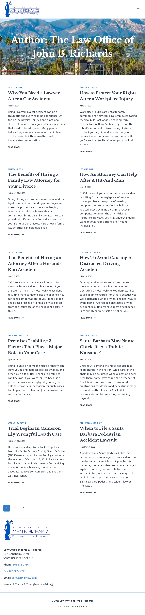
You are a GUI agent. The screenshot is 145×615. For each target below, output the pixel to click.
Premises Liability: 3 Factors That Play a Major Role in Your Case (35, 346)
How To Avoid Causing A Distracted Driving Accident (105, 263)
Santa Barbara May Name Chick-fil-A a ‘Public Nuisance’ (107, 346)
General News (15, 169)
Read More (16, 147)
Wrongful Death (17, 423)
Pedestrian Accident (91, 423)
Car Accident (15, 88)
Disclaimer (64, 606)
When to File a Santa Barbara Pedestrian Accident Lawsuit (102, 434)
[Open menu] (138, 9)
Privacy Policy (79, 606)
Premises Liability (18, 336)
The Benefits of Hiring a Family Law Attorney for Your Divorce (34, 180)
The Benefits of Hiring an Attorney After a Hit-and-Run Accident (35, 263)
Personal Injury (88, 88)
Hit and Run (86, 169)
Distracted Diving (90, 252)
